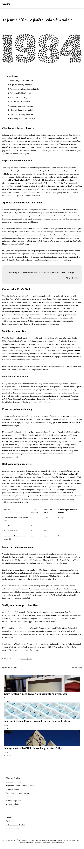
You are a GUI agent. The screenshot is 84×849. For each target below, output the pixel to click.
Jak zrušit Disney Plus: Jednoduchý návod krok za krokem (37, 721)
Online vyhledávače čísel (20, 93)
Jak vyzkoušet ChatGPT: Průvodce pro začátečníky (33, 748)
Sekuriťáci (6, 4)
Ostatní (80, 667)
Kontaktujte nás (26, 659)
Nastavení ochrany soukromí (22, 114)
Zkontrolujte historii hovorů (21, 80)
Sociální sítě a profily (19, 97)
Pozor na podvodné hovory (21, 106)
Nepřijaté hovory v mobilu (21, 85)
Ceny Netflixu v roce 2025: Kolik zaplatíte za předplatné (35, 693)
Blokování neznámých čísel (21, 110)
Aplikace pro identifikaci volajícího (24, 89)
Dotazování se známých (20, 101)
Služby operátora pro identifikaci (23, 118)
